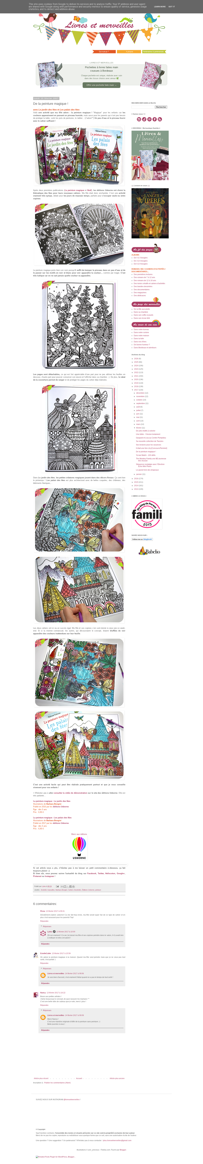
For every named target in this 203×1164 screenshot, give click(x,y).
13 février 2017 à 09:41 (55, 911)
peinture (98, 890)
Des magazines (140, 293)
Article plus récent (41, 1078)
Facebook (91, 873)
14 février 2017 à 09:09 (74, 1015)
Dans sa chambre (141, 312)
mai (138, 417)
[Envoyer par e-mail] (62, 886)
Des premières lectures (143, 274)
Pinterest (37, 876)
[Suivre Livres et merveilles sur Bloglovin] (142, 540)
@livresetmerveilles (72, 1100)
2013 (136, 489)
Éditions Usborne (88, 890)
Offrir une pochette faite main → (101, 85)
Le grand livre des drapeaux (147, 470)
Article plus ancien (117, 1078)
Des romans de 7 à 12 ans (144, 277)
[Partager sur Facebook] (70, 886)
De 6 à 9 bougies (141, 264)
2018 (136, 386)
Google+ (121, 873)
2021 (136, 376)
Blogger (123, 1150)
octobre (139, 400)
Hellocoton (110, 873)
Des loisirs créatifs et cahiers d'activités (149, 283)
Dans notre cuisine (141, 332)
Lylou (49, 932)
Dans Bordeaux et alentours (145, 348)
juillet (138, 410)
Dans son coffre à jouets (143, 315)
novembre (140, 396)
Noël (89, 190)
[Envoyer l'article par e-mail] (57, 886)
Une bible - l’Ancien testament (148, 434)
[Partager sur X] (67, 886)
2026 (136, 359)
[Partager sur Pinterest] (73, 886)
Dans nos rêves (140, 342)
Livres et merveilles (55, 973)
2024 (136, 366)
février (139, 428)
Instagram (49, 876)
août (138, 407)
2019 (136, 383)
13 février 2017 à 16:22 (56, 993)
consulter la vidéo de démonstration (70, 793)
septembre (140, 403)
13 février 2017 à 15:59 (61, 953)
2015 (136, 482)
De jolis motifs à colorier (145, 431)
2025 (136, 362)
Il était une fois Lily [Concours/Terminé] (151, 448)
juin (138, 414)
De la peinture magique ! (146, 452)
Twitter (101, 873)
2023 (136, 369)
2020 (136, 379)
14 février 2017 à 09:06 (74, 973)
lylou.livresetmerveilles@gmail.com (117, 1140)
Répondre (44, 921)
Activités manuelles (48, 890)
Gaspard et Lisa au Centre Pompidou (151, 438)
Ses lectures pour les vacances (148, 445)
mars (138, 424)
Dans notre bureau (141, 329)
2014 (136, 486)
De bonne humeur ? (142, 345)
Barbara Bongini (61, 890)
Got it (172, 7)
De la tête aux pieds (142, 309)
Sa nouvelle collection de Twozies (149, 441)
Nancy (43, 993)
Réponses (47, 926)
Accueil (79, 1078)
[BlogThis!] (64, 886)
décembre (140, 393)
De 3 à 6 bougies (141, 261)
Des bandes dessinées (143, 286)
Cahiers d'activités (74, 890)
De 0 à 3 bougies (141, 258)
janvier (139, 474)
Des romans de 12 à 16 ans (145, 280)
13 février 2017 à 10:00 (65, 932)
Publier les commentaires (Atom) (57, 1083)
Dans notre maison (141, 336)
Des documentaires (142, 290)
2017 (136, 390)
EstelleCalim (45, 953)
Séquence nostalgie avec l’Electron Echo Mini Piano (150, 465)
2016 (136, 479)
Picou (42, 911)
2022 (136, 372)
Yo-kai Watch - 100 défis (145, 455)
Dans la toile (139, 339)
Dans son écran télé (142, 318)
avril (138, 421)
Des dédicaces (140, 295)
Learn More (160, 7)
